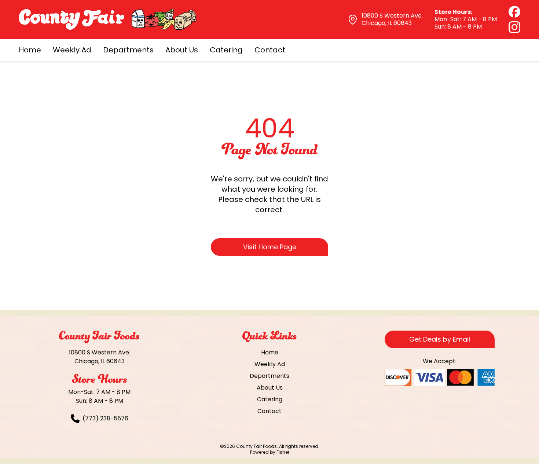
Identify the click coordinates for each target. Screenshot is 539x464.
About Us (181, 50)
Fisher (282, 452)
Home (30, 50)
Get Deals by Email (439, 339)
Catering (226, 50)
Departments (128, 50)
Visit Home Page (269, 246)
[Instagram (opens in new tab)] (514, 27)
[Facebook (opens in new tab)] (514, 12)
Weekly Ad (72, 50)
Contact (269, 50)
